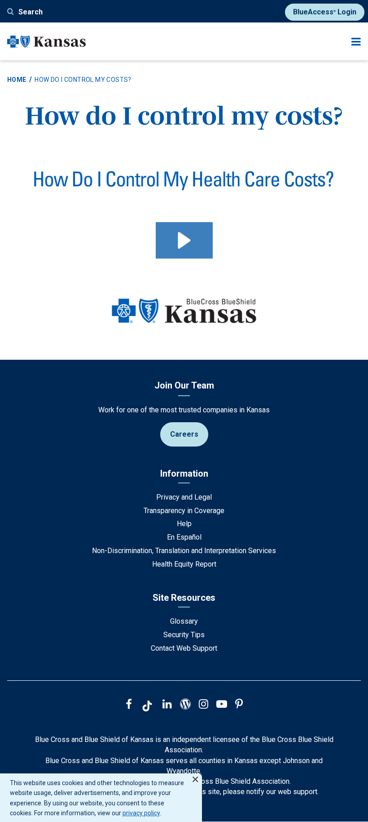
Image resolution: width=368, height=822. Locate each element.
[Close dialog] (195, 775)
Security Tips (184, 634)
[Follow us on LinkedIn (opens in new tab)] (167, 705)
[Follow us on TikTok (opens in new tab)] (147, 707)
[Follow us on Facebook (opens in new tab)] (129, 705)
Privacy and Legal (184, 497)
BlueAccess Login (324, 12)
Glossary (184, 621)
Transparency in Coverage (184, 510)
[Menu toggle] (356, 41)
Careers (184, 434)
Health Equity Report (184, 564)
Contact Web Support (184, 648)
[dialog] (101, 797)
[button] (184, 240)
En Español (184, 537)
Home (16, 79)
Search (30, 12)
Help (184, 523)
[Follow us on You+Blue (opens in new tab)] (185, 705)
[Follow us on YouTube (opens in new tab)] (221, 705)
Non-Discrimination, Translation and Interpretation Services (184, 550)
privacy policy (141, 813)
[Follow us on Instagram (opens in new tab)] (203, 705)
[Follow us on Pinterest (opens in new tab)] (239, 705)
